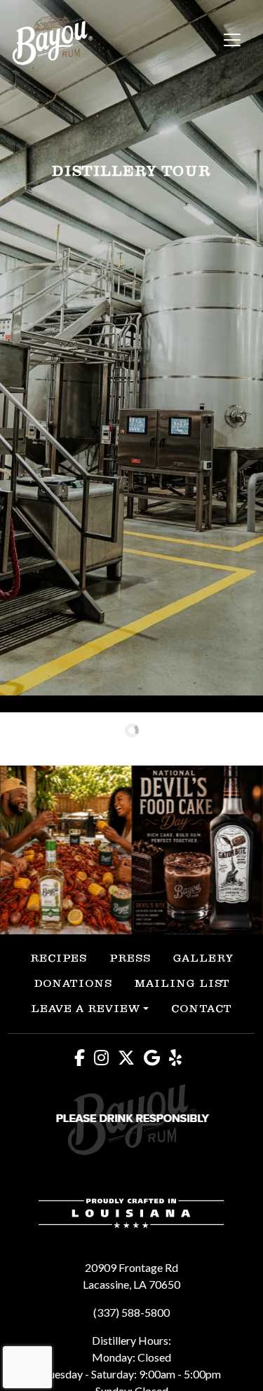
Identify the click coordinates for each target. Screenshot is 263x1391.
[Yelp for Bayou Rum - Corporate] (179, 1057)
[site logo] (52, 40)
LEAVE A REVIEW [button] (85, 1008)
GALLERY (203, 958)
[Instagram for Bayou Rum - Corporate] (105, 1057)
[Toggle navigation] (232, 40)
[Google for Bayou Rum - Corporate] (155, 1057)
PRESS (130, 958)
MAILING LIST (182, 983)
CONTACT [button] (201, 1008)
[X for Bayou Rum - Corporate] (130, 1057)
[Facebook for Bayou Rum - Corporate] (83, 1057)
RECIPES (58, 958)
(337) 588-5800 (131, 1312)
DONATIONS (73, 983)
